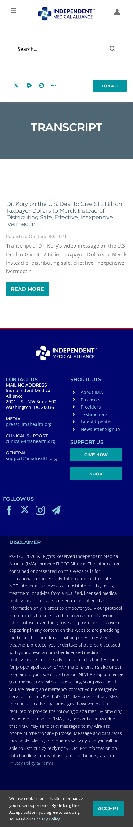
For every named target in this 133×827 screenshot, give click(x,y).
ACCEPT (108, 809)
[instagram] (40, 510)
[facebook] (9, 510)
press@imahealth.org (29, 424)
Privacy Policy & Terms (31, 763)
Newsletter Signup (100, 429)
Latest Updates (97, 422)
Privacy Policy (47, 819)
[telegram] (56, 510)
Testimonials (94, 414)
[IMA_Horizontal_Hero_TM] (66, 9)
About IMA (92, 392)
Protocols (90, 400)
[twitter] (24, 509)
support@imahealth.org (31, 458)
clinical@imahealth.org (30, 441)
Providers (91, 407)
